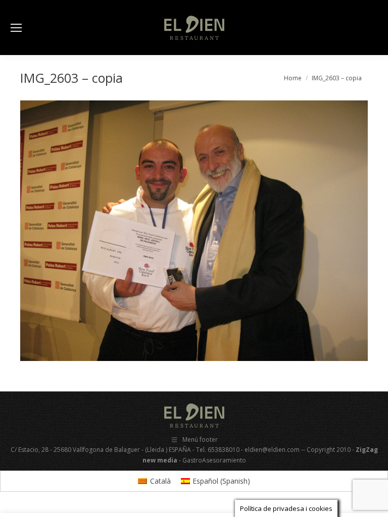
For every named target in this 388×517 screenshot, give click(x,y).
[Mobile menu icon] (16, 28)
